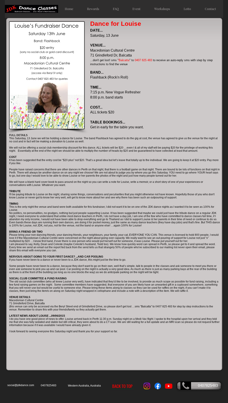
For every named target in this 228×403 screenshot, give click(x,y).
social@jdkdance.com (20, 385)
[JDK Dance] (146, 386)
